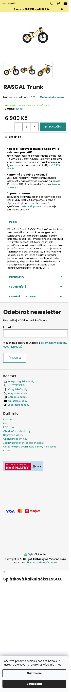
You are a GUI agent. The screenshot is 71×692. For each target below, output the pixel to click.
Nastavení (34, 673)
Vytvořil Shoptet (37, 554)
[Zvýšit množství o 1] (34, 127)
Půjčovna (8, 427)
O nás (6, 450)
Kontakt (7, 419)
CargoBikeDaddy (17, 389)
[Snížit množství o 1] (19, 127)
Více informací (52, 665)
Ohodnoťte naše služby (16, 431)
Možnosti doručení (52, 97)
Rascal (19, 108)
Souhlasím (34, 684)
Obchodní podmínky (15, 438)
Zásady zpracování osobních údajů (23, 442)
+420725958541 (17, 385)
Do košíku (55, 126)
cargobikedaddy (17, 393)
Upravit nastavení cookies (42, 562)
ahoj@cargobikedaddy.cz (22, 381)
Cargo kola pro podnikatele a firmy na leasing (29, 446)
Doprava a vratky (13, 435)
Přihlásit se (14, 357)
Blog (5, 423)
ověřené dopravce (30, 206)
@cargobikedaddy (18, 404)
